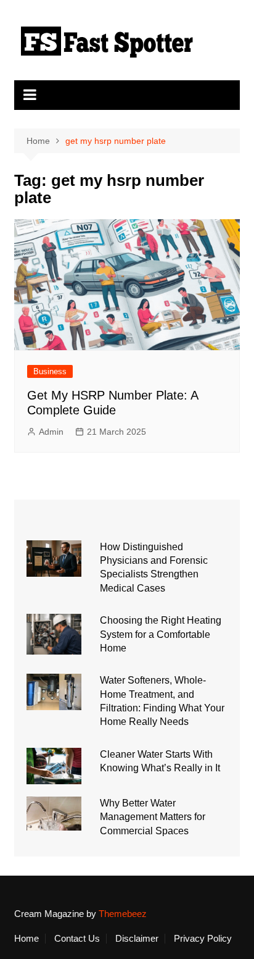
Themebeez (123, 913)
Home (26, 939)
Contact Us (77, 939)
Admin (51, 432)
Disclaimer (136, 939)
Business (50, 371)
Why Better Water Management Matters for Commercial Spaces (152, 817)
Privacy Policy (203, 939)
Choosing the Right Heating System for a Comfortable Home (160, 634)
